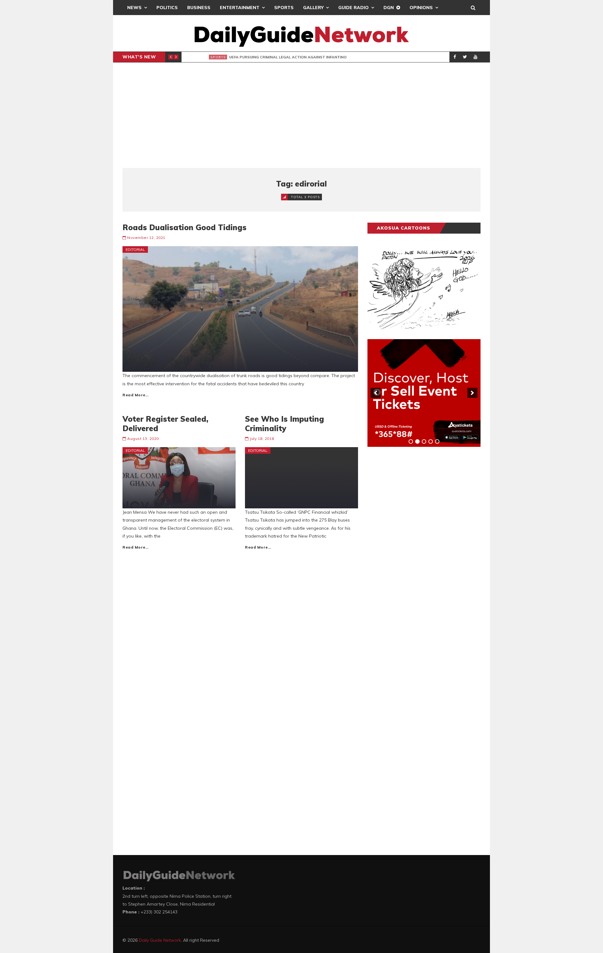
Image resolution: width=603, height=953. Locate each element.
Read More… (135, 395)
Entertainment (239, 7)
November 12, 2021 (146, 237)
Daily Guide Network (160, 940)
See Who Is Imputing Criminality (284, 423)
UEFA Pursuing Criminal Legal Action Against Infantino (281, 57)
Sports (284, 7)
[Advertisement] (301, 115)
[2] (417, 441)
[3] (424, 441)
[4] (430, 441)
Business (198, 7)
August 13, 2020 (143, 438)
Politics (167, 7)
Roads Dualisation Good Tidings (184, 227)
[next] (472, 393)
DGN (388, 7)
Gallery (313, 7)
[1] (411, 441)
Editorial (135, 249)
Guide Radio (353, 7)
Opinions (421, 7)
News (134, 7)
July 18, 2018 (262, 438)
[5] (437, 441)
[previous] (376, 393)
